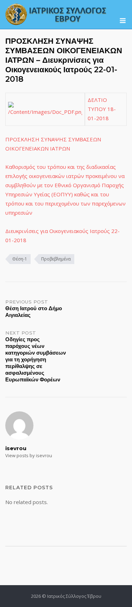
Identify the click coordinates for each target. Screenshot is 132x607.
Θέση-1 (19, 259)
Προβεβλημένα (56, 259)
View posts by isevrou (28, 455)
